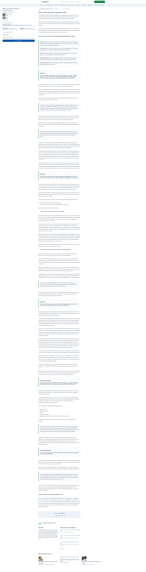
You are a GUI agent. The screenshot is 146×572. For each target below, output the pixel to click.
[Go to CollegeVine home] (45, 2)
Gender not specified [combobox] (7, 32)
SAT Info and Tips (90, 564)
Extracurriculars (71, 5)
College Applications (49, 5)
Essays (56, 5)
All (43, 5)
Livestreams (84, 564)
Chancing (67, 1)
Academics (78, 5)
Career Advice (41, 564)
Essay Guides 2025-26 (66, 8)
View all (61, 548)
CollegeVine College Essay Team (46, 8)
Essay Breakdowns (70, 537)
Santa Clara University (70, 532)
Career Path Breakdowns (49, 564)
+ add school (5, 20)
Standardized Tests (62, 5)
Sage (62, 1)
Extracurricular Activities (64, 562)
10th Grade (90, 5)
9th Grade (84, 5)
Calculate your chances (99, 1)
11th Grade (96, 5)
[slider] (31, 25)
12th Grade (102, 5)
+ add (34, 34)
